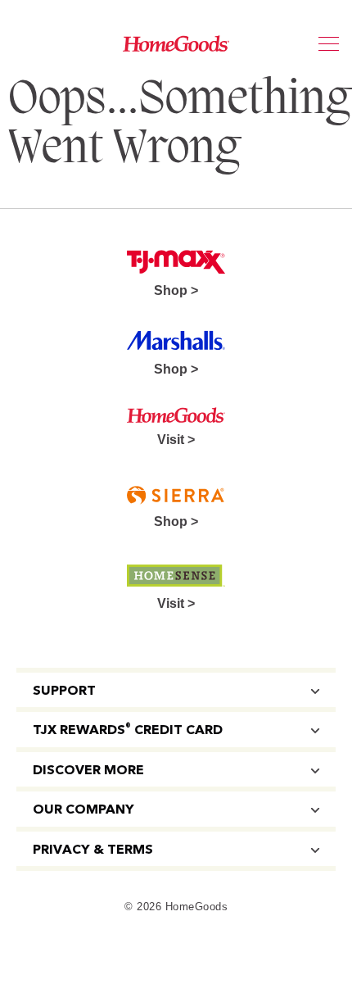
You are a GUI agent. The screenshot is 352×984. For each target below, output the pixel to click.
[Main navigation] (329, 45)
